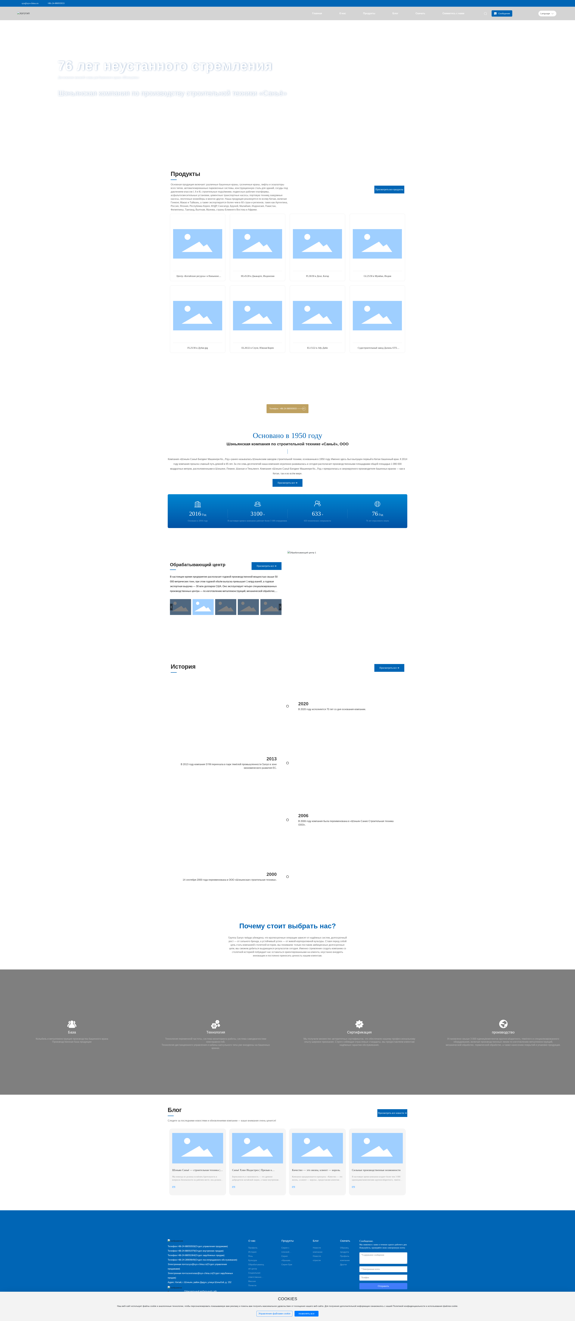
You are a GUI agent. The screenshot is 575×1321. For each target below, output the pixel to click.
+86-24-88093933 (56, 3)
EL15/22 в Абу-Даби (317, 348)
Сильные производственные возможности (376, 1170)
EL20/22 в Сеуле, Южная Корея (258, 348)
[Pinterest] (556, 3)
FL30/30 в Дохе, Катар (317, 276)
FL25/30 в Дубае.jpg (197, 348)
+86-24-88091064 (186, 1255)
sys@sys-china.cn (30, 3)
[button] (48, 153)
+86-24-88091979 (186, 1250)
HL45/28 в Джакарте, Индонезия (257, 276)
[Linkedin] (543, 3)
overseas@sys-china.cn (200, 1273)
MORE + (69, 108)
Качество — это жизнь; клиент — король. (316, 1170)
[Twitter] (547, 3)
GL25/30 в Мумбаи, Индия (377, 276)
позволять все (306, 1313)
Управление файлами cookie (274, 1313)
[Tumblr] (552, 3)
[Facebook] (538, 3)
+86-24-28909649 (186, 1259)
